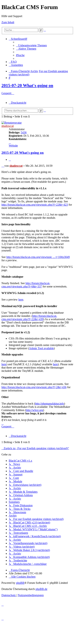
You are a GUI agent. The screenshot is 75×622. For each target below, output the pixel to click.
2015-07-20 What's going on (27, 85)
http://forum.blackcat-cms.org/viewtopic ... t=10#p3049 (38, 257)
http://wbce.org (34, 410)
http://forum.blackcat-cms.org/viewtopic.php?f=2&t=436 (33, 387)
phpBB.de (41, 589)
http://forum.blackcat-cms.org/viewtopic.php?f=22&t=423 (34, 204)
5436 (24, 132)
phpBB (20, 582)
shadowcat (7, 125)
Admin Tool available (41, 348)
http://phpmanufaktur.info (49, 403)
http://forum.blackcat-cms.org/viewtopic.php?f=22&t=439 (29, 317)
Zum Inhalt (7, 22)
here (20, 299)
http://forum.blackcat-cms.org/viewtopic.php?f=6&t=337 (25, 285)
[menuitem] (31, 45)
